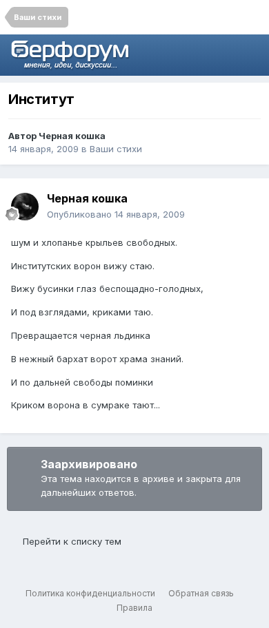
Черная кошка (72, 135)
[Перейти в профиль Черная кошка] (25, 206)
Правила (134, 608)
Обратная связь (201, 593)
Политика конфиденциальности (90, 593)
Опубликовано (116, 214)
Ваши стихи (116, 148)
